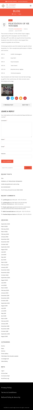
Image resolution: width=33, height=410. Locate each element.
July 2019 (3, 308)
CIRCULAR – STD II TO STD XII (19, 199)
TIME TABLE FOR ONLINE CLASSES (9, 356)
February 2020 (5, 290)
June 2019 (3, 311)
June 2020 (4, 285)
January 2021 (4, 267)
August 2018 (4, 336)
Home (14, 14)
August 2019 (4, 305)
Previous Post (8, 105)
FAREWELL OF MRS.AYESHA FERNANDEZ (11, 181)
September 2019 (5, 303)
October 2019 (4, 300)
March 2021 (4, 262)
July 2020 (3, 282)
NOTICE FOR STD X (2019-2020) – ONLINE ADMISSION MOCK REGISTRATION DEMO (16, 207)
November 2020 (5, 272)
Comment (4, 120)
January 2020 (4, 293)
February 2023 (5, 229)
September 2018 (5, 334)
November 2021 (5, 242)
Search (28, 167)
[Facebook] (8, 98)
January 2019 (4, 323)
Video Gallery (4, 361)
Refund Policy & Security (10, 397)
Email (3, 146)
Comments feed (5, 376)
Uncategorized (5, 358)
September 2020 (5, 277)
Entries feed (4, 373)
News (19, 14)
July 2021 (3, 252)
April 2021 (3, 259)
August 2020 (4, 280)
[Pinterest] (25, 98)
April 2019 (3, 316)
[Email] (20, 98)
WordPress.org (5, 378)
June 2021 (3, 254)
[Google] (16, 98)
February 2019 (4, 321)
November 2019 (5, 298)
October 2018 (4, 331)
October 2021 (4, 244)
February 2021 (4, 265)
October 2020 (4, 275)
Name (3, 139)
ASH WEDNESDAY (5, 187)
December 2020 (5, 270)
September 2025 (5, 224)
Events (3, 346)
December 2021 (5, 239)
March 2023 (4, 226)
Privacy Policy (6, 388)
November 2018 (5, 328)
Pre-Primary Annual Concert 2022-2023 (12, 190)
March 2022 (4, 231)
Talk (2, 178)
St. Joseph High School (13, 407)
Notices (3, 351)
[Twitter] (12, 98)
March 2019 (4, 318)
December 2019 (5, 295)
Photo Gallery (4, 353)
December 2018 (5, 326)
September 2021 (5, 247)
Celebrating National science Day (10, 184)
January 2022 (4, 236)
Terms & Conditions (8, 392)
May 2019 (3, 313)
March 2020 (4, 288)
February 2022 (5, 234)
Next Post (25, 105)
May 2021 (3, 257)
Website (3, 153)
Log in (2, 370)
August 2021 (4, 249)
